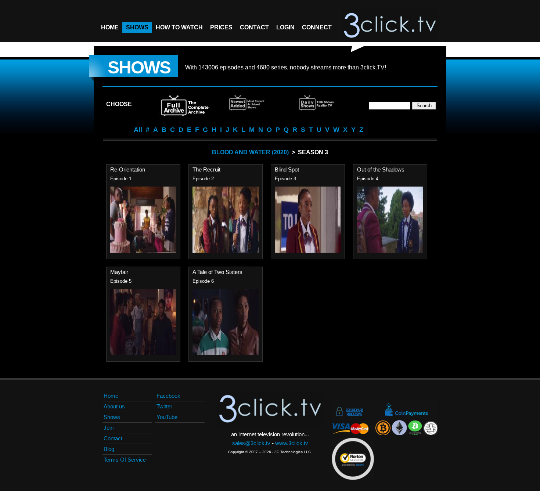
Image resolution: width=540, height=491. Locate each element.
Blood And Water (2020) (250, 152)
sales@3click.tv (251, 443)
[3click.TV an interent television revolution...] (390, 25)
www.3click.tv (291, 443)
